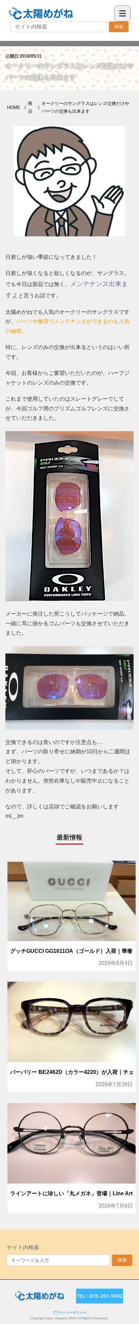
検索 (118, 26)
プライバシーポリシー (69, 1312)
